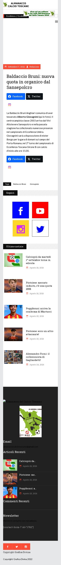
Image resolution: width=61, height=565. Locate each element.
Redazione (34, 66)
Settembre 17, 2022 (16, 66)
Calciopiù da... (27, 461)
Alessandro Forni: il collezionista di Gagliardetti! (38, 357)
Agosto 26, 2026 (36, 267)
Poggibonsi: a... (27, 488)
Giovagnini (34, 184)
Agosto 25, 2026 (36, 316)
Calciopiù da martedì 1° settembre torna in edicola (38, 260)
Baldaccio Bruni (19, 184)
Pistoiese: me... (27, 474)
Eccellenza (10, 16)
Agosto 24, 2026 (36, 364)
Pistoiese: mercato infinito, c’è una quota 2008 (39, 285)
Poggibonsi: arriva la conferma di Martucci (39, 310)
